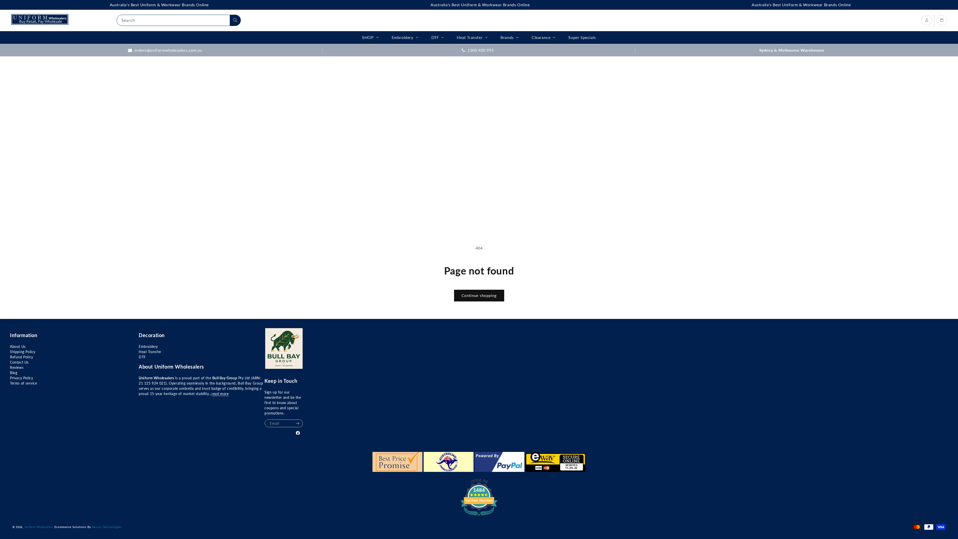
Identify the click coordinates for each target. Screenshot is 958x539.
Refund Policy (21, 357)
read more (220, 394)
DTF (142, 357)
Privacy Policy (21, 378)
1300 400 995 (481, 50)
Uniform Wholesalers (38, 527)
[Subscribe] (297, 423)
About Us (18, 346)
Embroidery (148, 346)
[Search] (235, 20)
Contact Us (19, 362)
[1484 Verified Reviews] (479, 516)
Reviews (16, 367)
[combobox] (179, 20)
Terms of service (23, 383)
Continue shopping (479, 295)
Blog (13, 373)
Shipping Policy (22, 352)
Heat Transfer (150, 352)
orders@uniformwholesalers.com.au (168, 50)
